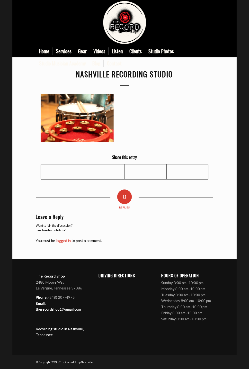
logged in (63, 240)
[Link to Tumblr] (209, 22)
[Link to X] (195, 22)
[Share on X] (103, 171)
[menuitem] (44, 51)
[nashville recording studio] (124, 22)
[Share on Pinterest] (145, 171)
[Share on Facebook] (62, 171)
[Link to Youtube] (202, 22)
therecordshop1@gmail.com (58, 309)
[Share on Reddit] (187, 171)
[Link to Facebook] (187, 22)
